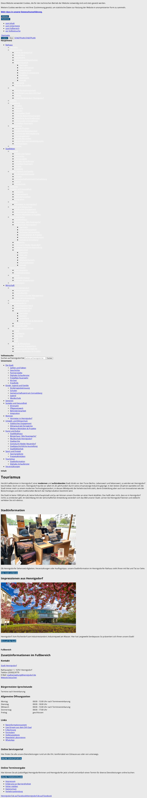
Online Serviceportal (23, 52)
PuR (16, 338)
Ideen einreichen (26, 67)
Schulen (18, 176)
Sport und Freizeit (17, 267)
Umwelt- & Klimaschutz (20, 343)
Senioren (14, 186)
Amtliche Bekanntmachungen (27, 115)
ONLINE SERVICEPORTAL (11, 758)
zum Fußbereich (12, 28)
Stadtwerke (19, 333)
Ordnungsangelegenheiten (26, 60)
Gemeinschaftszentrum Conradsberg (31, 179)
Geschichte (19, 156)
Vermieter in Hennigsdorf (26, 204)
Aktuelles (14, 47)
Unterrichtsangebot (28, 229)
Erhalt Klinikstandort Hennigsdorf (29, 98)
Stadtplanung (16, 126)
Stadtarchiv (20, 242)
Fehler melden (12, 786)
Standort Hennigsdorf (19, 288)
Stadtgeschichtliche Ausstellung (28, 247)
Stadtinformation (22, 278)
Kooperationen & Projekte (30, 234)
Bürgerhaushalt (21, 62)
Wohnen (13, 202)
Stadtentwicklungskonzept (26, 131)
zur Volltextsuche (13, 31)
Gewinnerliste (25, 70)
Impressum (10, 781)
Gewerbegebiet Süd (23, 308)
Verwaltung (15, 103)
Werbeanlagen (21, 143)
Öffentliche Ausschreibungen (27, 118)
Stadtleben (10, 148)
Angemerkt (19, 83)
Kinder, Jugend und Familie (21, 171)
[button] (38, 539)
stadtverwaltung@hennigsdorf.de (21, 675)
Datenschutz (11, 789)
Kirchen (18, 166)
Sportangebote (21, 270)
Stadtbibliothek (21, 250)
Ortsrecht (19, 108)
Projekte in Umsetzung (29, 72)
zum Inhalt (10, 23)
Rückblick (23, 75)
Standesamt (20, 57)
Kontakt (22, 80)
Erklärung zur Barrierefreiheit (18, 784)
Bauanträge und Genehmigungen (29, 141)
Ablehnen (5, 16)
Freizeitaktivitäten (22, 272)
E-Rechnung (11, 730)
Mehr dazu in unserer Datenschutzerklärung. (21, 12)
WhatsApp (10, 740)
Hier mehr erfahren (9, 573)
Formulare (10, 732)
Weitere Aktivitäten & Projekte (28, 214)
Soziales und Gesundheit (20, 189)
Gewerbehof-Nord (22, 323)
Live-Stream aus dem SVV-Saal (28, 93)
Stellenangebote (13, 735)
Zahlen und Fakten (23, 153)
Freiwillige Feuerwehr (24, 123)
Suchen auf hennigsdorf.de (12, 358)
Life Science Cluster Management (29, 295)
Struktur (18, 105)
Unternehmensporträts (25, 298)
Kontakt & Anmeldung (28, 240)
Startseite (23, 65)
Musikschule (20, 184)
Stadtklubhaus (21, 219)
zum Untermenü (13, 26)
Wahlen (18, 95)
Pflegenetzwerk (21, 194)
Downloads (24, 78)
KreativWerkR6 (21, 293)
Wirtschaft (10, 285)
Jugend (18, 181)
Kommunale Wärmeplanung (27, 133)
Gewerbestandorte (18, 303)
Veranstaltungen (26, 262)
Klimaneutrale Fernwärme (26, 212)
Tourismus (14, 275)
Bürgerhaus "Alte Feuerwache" (28, 222)
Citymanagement (22, 136)
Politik (12, 88)
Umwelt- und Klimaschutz (21, 207)
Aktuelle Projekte (22, 128)
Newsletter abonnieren (15, 737)
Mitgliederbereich (27, 260)
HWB (17, 331)
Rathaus (9, 45)
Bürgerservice (16, 50)
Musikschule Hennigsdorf (26, 224)
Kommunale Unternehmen (26, 121)
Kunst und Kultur (17, 217)
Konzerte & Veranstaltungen (31, 237)
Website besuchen (9, 677)
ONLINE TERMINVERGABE (12, 777)
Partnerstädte (21, 159)
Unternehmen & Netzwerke (31, 321)
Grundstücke (15, 146)
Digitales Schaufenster (24, 161)
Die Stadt (14, 151)
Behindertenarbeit (23, 197)
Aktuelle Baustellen (23, 85)
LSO (16, 341)
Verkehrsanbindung (14, 791)
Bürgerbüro (20, 55)
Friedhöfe (19, 169)
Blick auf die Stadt (8, 641)
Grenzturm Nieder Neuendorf (27, 245)
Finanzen (18, 110)
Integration (19, 199)
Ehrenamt (19, 191)
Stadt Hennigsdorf (9, 665)
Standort (23, 315)
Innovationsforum (22, 310)
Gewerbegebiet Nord (24, 305)
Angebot (23, 257)
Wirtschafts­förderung (19, 300)
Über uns (23, 255)
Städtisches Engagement (25, 209)
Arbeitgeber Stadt (22, 113)
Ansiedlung (24, 318)
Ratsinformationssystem (25, 90)
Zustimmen (5, 19)
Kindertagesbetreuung (24, 174)
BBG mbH (19, 336)
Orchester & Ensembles (29, 232)
